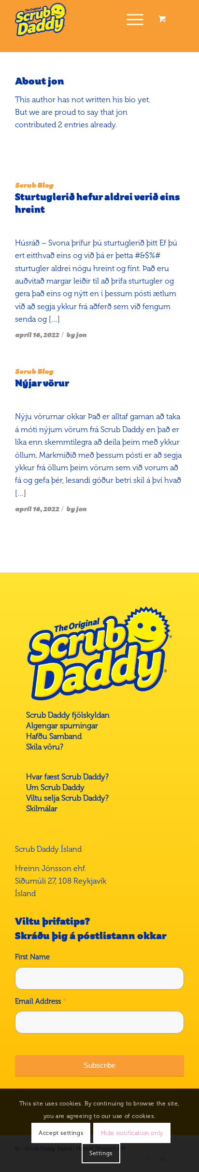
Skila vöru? (44, 746)
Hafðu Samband (54, 736)
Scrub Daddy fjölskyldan (68, 715)
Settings (101, 1153)
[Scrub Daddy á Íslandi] (82, 19)
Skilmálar (41, 808)
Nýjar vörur (42, 383)
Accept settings (61, 1133)
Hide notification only (132, 1133)
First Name (32, 957)
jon (81, 335)
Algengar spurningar (62, 725)
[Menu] (130, 19)
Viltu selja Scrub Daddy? (67, 798)
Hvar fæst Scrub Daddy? (67, 776)
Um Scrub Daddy (55, 787)
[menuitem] (133, 19)
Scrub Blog (34, 185)
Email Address (40, 1001)
